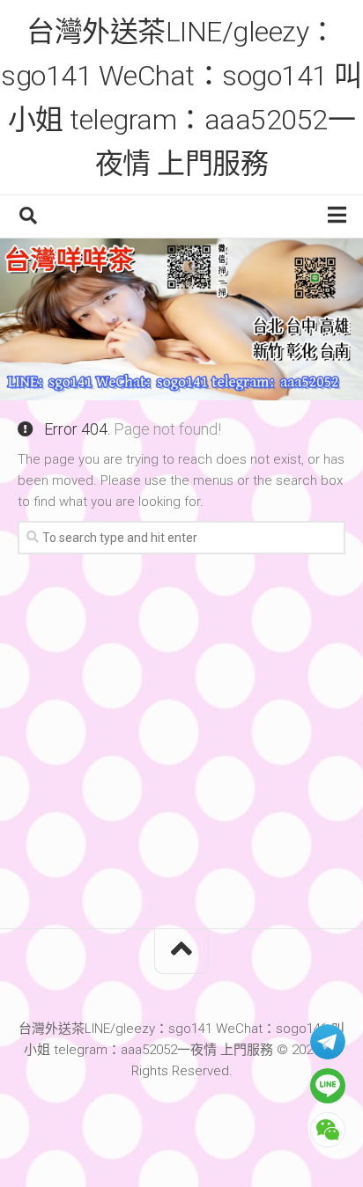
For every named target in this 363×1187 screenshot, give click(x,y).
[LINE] (327, 1085)
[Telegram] (327, 1041)
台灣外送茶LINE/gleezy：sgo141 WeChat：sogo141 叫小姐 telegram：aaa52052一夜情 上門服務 (181, 97)
